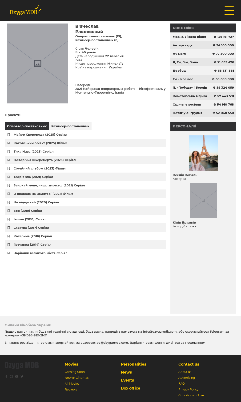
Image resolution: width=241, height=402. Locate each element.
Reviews (71, 389)
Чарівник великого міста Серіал (41, 253)
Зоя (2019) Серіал (28, 211)
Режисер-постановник (70, 126)
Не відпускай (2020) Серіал (36, 202)
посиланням (195, 342)
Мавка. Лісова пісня (189, 37)
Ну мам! (179, 53)
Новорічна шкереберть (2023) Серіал (45, 160)
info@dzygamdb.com (159, 331)
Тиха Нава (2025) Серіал (34, 151)
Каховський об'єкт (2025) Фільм (40, 143)
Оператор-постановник (27, 126)
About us (184, 372)
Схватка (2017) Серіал (31, 227)
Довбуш (179, 70)
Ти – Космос (183, 79)
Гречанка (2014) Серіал (33, 244)
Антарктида (183, 45)
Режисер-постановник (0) (97, 40)
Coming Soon (75, 372)
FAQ (181, 383)
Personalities (133, 364)
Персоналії (184, 126)
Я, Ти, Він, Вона (185, 62)
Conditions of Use (191, 395)
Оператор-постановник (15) (98, 36)
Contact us (188, 364)
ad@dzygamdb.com (112, 342)
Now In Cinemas (76, 377)
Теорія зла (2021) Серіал (33, 177)
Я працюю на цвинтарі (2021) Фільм (43, 194)
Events (127, 380)
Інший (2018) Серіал (30, 219)
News (126, 372)
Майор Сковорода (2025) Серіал (40, 134)
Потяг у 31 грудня (187, 113)
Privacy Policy (188, 389)
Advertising (186, 377)
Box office (130, 388)
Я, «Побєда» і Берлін (190, 87)
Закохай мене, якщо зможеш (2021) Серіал (49, 185)
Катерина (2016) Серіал (33, 236)
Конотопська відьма (190, 96)
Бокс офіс (183, 28)
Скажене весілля (187, 104)
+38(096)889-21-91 (33, 335)
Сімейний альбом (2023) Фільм (40, 168)
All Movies (72, 383)
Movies (71, 364)
